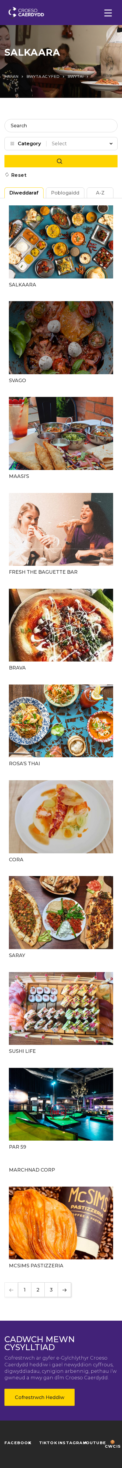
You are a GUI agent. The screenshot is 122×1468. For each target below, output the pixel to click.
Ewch (61, 161)
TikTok (48, 1443)
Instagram (72, 1443)
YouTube (94, 1443)
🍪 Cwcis (113, 1444)
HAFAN (11, 76)
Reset (19, 175)
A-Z (100, 193)
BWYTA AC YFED (43, 76)
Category (29, 143)
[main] (61, 734)
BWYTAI (76, 76)
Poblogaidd (65, 193)
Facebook (17, 1443)
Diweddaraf (23, 193)
